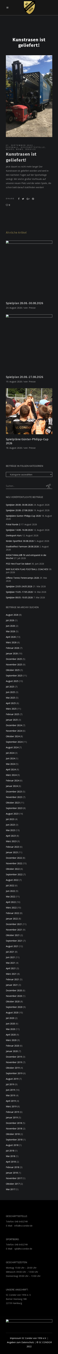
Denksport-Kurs (14, 535)
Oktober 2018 (13, 1134)
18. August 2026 (14, 447)
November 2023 (14, 797)
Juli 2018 (10, 1150)
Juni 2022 (10, 891)
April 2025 (11, 703)
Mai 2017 (10, 1189)
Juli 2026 (10, 620)
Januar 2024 (12, 786)
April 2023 (11, 835)
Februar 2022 (12, 913)
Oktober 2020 (13, 1001)
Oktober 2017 (13, 1183)
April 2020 (11, 1034)
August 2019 (12, 1078)
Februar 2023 (12, 846)
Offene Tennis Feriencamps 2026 (22, 577)
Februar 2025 (12, 714)
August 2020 (12, 1012)
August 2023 (12, 813)
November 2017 (14, 1178)
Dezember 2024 (14, 725)
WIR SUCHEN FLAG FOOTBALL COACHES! (27, 569)
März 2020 (11, 1040)
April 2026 (11, 636)
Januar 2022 (12, 918)
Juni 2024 (10, 758)
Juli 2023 (10, 819)
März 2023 (11, 841)
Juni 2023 (10, 824)
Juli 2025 (10, 686)
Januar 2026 (12, 653)
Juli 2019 (10, 1084)
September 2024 (14, 741)
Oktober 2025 (13, 670)
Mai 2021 (10, 962)
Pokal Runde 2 (13, 524)
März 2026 (11, 642)
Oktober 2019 (13, 1067)
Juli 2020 (10, 1018)
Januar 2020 (12, 1051)
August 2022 (12, 879)
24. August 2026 (14, 307)
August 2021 (12, 946)
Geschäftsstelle (33, 147)
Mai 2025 (10, 697)
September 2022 (14, 874)
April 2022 (11, 902)
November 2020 (14, 995)
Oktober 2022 (13, 868)
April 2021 (11, 968)
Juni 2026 (10, 625)
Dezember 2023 (14, 791)
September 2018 (14, 1139)
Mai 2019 (10, 1095)
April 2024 (11, 769)
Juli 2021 (10, 951)
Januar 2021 (12, 984)
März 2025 (11, 708)
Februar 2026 (12, 647)
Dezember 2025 (14, 659)
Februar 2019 (12, 1111)
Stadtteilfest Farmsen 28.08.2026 (22, 546)
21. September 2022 (19, 145)
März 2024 (11, 775)
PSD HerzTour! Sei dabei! (18, 563)
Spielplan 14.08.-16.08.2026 (19, 529)
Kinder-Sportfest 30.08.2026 (20, 541)
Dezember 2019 (14, 1056)
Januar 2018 (12, 1172)
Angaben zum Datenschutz (20, 1342)
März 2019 (11, 1106)
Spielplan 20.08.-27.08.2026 (24, 377)
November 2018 (14, 1128)
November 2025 (14, 664)
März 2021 (11, 973)
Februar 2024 (12, 780)
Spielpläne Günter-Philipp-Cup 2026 (23, 515)
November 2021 (14, 929)
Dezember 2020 (14, 990)
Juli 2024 (10, 752)
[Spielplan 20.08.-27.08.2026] (29, 343)
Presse (32, 307)
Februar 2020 (12, 1045)
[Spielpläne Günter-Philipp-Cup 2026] (29, 411)
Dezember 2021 (14, 924)
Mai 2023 (10, 830)
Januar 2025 (12, 719)
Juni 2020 (10, 1023)
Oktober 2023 (13, 802)
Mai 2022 (10, 896)
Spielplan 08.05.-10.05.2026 (19, 597)
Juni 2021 (10, 957)
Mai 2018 (10, 1156)
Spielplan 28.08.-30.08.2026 (24, 303)
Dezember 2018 (14, 1123)
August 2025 (12, 681)
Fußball (12, 147)
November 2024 (14, 730)
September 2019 (14, 1073)
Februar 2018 (12, 1167)
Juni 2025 (10, 692)
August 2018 (12, 1145)
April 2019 (11, 1100)
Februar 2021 (12, 979)
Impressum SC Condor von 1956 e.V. (28, 1338)
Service (30, 149)
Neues (10, 149)
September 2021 (14, 940)
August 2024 (12, 747)
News (19, 149)
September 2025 (14, 675)
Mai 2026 (10, 631)
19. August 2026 (14, 381)
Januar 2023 (12, 852)
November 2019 (14, 1062)
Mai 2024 (10, 763)
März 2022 (11, 907)
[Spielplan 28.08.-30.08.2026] (29, 269)
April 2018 (11, 1161)
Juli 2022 (10, 885)
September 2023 (14, 808)
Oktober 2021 (13, 935)
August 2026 (12, 614)
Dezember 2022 (14, 857)
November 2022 (14, 863)
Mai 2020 (10, 1029)
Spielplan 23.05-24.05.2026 (19, 586)
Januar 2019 (12, 1117)
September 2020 (14, 1007)
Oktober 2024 (13, 736)
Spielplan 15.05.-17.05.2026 (19, 591)
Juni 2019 (10, 1089)
